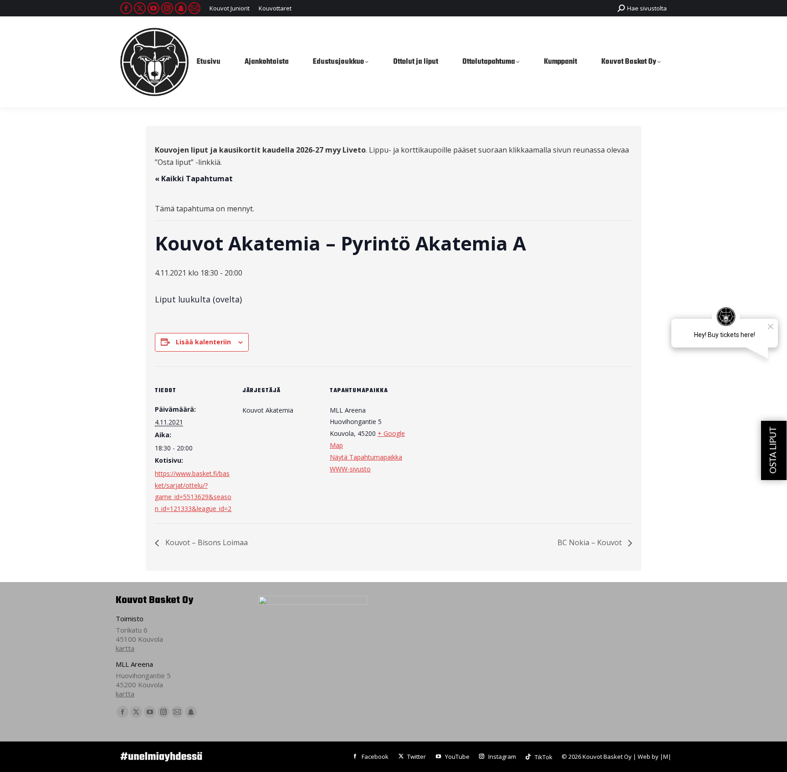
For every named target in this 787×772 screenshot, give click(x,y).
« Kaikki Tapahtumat (194, 179)
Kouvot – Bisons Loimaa (206, 542)
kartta (125, 648)
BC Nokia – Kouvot (590, 542)
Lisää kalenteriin (203, 341)
